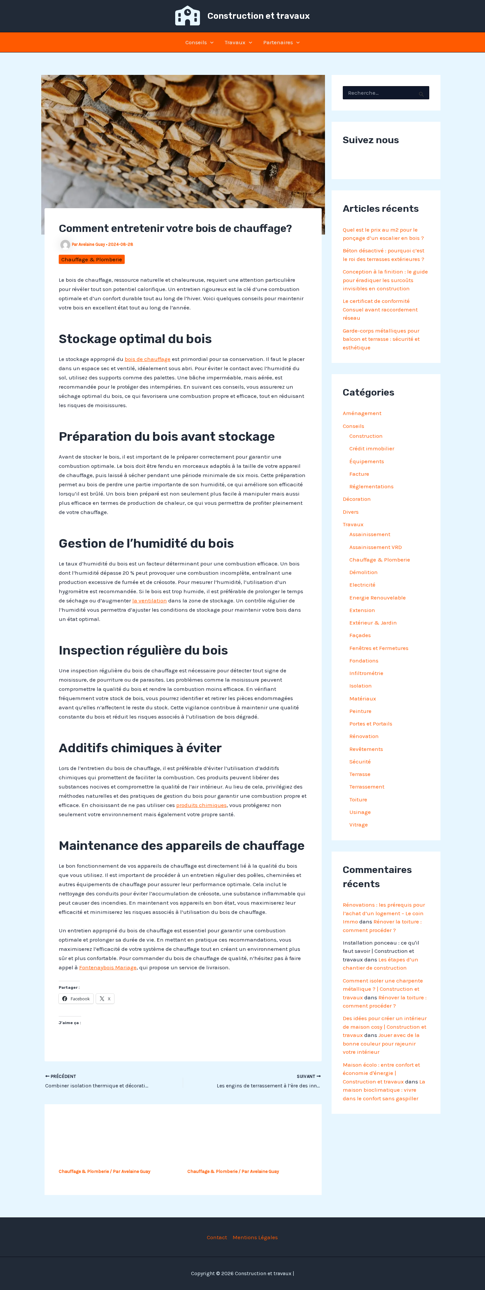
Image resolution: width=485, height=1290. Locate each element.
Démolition (363, 572)
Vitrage (358, 824)
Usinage (360, 812)
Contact (217, 1237)
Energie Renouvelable (377, 597)
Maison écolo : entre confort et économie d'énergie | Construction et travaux (381, 1073)
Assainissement (369, 534)
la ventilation (149, 600)
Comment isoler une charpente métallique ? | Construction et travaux (383, 989)
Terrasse (360, 774)
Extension (362, 610)
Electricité (362, 584)
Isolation (360, 685)
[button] (210, 42)
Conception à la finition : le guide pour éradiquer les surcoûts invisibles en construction (385, 280)
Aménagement (362, 413)
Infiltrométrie (366, 673)
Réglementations (371, 486)
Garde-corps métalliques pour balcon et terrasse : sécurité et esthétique (381, 339)
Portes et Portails (370, 723)
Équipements (366, 461)
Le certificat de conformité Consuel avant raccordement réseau (380, 309)
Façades (360, 635)
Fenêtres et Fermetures (378, 648)
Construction (366, 436)
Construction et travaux (259, 16)
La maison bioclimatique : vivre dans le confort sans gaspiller (384, 1090)
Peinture (360, 711)
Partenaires (278, 42)
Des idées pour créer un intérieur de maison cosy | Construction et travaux (385, 1026)
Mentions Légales (255, 1237)
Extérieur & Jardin (373, 622)
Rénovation (364, 736)
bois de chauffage (148, 359)
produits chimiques (201, 805)
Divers (351, 511)
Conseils (196, 42)
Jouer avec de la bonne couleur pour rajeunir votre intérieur (381, 1043)
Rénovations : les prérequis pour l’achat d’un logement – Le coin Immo (384, 913)
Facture (359, 473)
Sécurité (360, 761)
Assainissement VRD (375, 547)
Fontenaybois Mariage (108, 967)
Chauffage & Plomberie (91, 259)
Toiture (358, 799)
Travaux (235, 42)
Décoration (357, 499)
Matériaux (362, 698)
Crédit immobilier (371, 448)
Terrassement (366, 786)
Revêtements (366, 749)
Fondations (363, 660)
